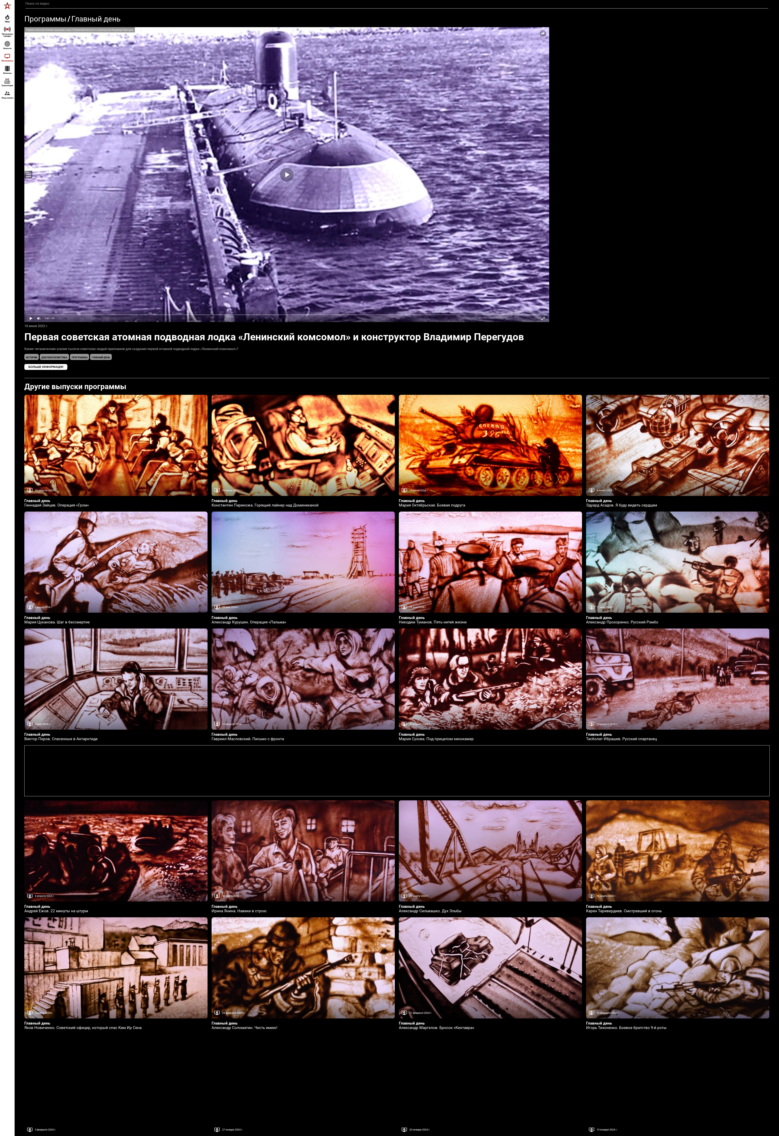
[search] (396, 3)
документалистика (54, 357)
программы (79, 357)
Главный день (96, 19)
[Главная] (7, 5)
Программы (45, 19)
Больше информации (45, 366)
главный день (101, 357)
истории (31, 357)
